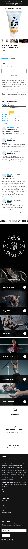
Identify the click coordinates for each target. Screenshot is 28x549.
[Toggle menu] (2, 8)
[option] (14, 24)
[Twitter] (10, 539)
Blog (3, 510)
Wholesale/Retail (6, 512)
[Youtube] (5, 539)
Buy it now (14, 76)
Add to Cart (14, 71)
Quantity (4, 63)
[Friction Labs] (10, 8)
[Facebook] (3, 539)
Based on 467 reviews (8, 105)
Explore (4, 508)
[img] (10, 128)
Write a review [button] (14, 107)
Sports (3, 503)
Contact (4, 515)
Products (4, 500)
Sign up (6, 535)
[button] (5, 58)
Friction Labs (8, 546)
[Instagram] (7, 539)
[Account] (22, 8)
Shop (3, 505)
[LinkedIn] (12, 539)
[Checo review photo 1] (6, 166)
